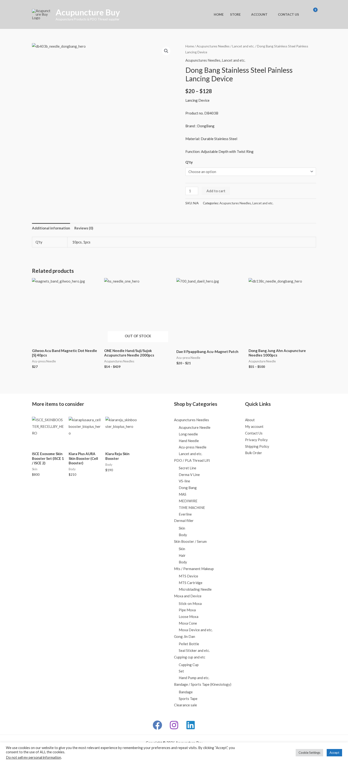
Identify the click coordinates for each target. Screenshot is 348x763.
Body (183, 535)
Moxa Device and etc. (196, 630)
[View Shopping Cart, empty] (311, 14)
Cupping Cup (189, 664)
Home (219, 14)
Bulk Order (253, 453)
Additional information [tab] (51, 228)
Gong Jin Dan (184, 636)
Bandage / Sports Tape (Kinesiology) (202, 684)
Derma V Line (189, 474)
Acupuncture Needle (194, 427)
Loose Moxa (188, 616)
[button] (166, 51)
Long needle (188, 434)
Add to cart (215, 191)
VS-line (184, 481)
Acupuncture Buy (88, 12)
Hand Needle (189, 441)
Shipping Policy (257, 446)
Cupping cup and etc (189, 657)
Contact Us (288, 14)
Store (235, 14)
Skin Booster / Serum (190, 541)
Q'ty (189, 162)
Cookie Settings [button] (309, 752)
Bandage (186, 692)
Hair (182, 555)
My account (254, 426)
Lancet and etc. (243, 46)
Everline (185, 514)
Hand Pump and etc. (194, 678)
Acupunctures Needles (213, 46)
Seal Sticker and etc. (194, 650)
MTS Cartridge (190, 582)
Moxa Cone (188, 623)
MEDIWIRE (188, 501)
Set (181, 671)
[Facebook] (157, 725)
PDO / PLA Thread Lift (192, 460)
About (250, 420)
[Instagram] (174, 725)
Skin (182, 528)
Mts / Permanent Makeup (194, 569)
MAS (182, 494)
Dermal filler (184, 520)
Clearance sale (185, 705)
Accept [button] (334, 752)
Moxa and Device (187, 596)
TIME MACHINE (192, 507)
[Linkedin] (190, 725)
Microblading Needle (195, 589)
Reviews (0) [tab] (83, 228)
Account (259, 14)
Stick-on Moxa (190, 603)
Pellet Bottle (189, 644)
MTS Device (188, 576)
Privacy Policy (256, 440)
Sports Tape (188, 698)
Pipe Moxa (187, 610)
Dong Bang (188, 487)
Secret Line (187, 468)
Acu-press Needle (192, 447)
